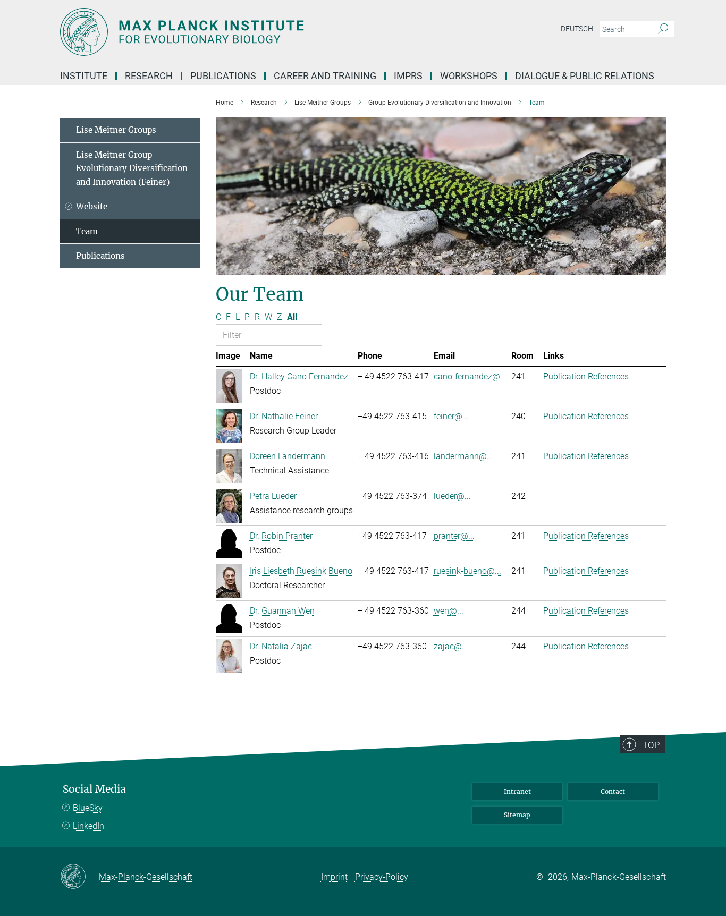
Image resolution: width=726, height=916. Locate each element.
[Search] (663, 29)
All (292, 317)
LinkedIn (88, 826)
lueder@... (452, 496)
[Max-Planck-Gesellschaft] (79, 877)
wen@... (448, 611)
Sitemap (517, 815)
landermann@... (463, 456)
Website (91, 206)
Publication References (586, 376)
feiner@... (451, 416)
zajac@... (451, 646)
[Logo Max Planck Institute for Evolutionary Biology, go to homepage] (259, 32)
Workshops (468, 76)
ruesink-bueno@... (467, 571)
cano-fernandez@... (470, 376)
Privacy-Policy (381, 877)
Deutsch (577, 28)
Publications (100, 256)
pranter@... (454, 536)
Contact (613, 791)
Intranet (517, 791)
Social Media (94, 789)
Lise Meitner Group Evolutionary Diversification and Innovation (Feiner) (132, 168)
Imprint (334, 877)
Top (651, 745)
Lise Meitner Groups (116, 130)
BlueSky (88, 808)
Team (87, 231)
